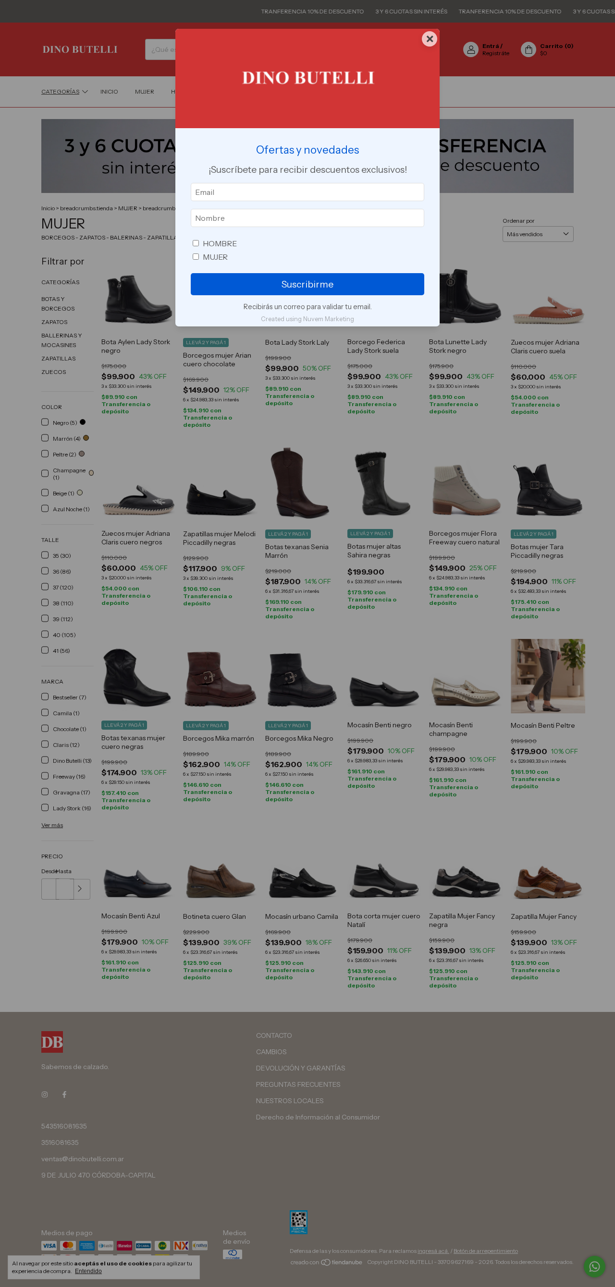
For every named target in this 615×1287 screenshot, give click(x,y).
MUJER (215, 257)
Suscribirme (307, 284)
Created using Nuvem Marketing (307, 319)
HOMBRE (220, 243)
